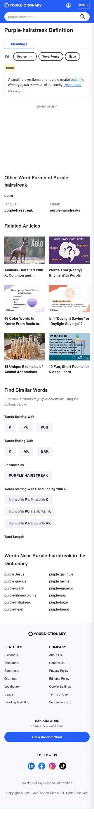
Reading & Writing (16, 702)
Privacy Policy (58, 670)
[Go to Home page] (23, 5)
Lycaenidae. (72, 84)
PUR (44, 427)
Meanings (19, 43)
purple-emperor (61, 588)
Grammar (11, 678)
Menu (83, 5)
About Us (55, 655)
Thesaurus (11, 662)
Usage (8, 694)
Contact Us (56, 662)
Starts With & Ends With (28, 499)
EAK (45, 451)
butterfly (77, 79)
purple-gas (57, 595)
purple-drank (14, 588)
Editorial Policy (59, 678)
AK (26, 451)
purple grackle (15, 581)
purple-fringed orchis (20, 595)
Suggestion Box (60, 702)
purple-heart (13, 609)
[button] (68, 5)
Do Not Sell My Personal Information (47, 783)
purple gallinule (61, 574)
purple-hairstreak (28, 475)
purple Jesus (14, 574)
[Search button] (82, 17)
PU (25, 427)
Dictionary (11, 655)
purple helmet (59, 581)
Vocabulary (12, 686)
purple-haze (58, 602)
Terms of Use (58, 694)
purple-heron (59, 609)
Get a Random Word (47, 737)
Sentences (11, 670)
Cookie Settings (60, 686)
